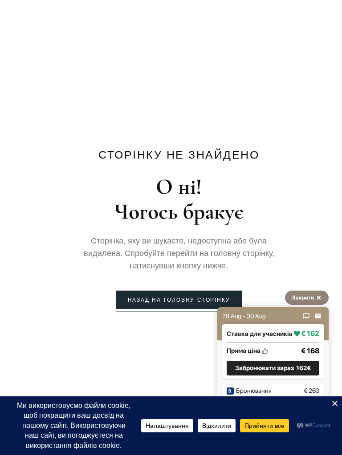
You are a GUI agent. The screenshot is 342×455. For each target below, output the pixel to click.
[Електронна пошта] (318, 315)
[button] (273, 368)
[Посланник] (306, 315)
